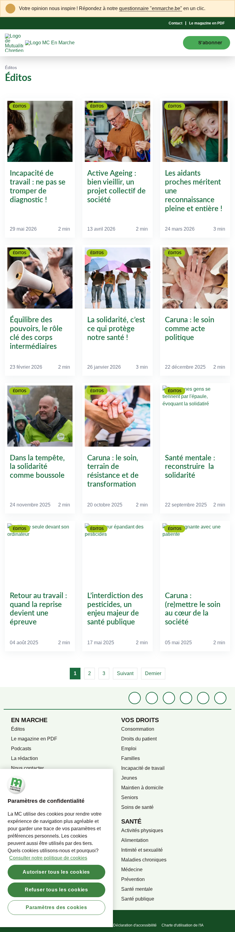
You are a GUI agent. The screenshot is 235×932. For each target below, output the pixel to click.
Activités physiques (142, 830)
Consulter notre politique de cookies (48, 858)
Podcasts (21, 748)
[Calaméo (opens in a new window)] (203, 698)
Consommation (137, 729)
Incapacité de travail (143, 768)
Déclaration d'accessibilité (135, 925)
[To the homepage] (61, 42)
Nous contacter (27, 768)
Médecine (132, 869)
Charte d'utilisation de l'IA (182, 925)
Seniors (129, 797)
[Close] (226, 8)
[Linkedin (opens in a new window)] (152, 698)
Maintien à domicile (142, 787)
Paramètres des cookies (56, 907)
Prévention (133, 879)
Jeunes (129, 777)
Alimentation (134, 840)
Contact (175, 23)
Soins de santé (137, 807)
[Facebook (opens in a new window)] (135, 698)
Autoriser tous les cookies (56, 872)
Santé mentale (137, 889)
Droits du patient (139, 738)
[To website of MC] (15, 43)
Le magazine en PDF (207, 23)
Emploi (128, 748)
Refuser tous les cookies (56, 889)
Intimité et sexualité (142, 850)
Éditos (18, 729)
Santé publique (137, 898)
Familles (130, 758)
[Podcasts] (186, 698)
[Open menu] (173, 42)
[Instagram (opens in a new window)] (169, 698)
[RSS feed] (220, 698)
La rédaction (24, 758)
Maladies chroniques (143, 859)
